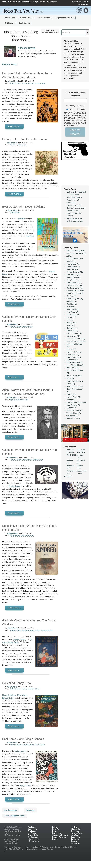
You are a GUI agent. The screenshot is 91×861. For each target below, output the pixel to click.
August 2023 (82, 471)
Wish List (75, 2)
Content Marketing (31, 849)
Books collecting (74, 283)
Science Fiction (15, 212)
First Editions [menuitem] (44, 18)
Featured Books (33, 835)
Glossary (55, 839)
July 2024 (70, 450)
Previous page (10, 810)
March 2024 (71, 455)
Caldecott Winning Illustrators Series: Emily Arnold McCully (75, 208)
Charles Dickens (74, 288)
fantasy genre (20, 750)
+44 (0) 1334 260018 (51, 2)
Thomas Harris (73, 413)
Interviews (72, 331)
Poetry (71, 394)
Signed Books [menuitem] (26, 18)
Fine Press (13, 145)
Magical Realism (74, 362)
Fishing (71, 317)
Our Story (55, 827)
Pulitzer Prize (73, 397)
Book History (22, 145)
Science (71, 408)
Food (69, 320)
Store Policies (75, 835)
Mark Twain (72, 368)
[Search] (87, 32)
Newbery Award (40, 83)
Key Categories (33, 837)
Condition (71, 304)
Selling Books (56, 833)
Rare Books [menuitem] (9, 18)
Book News (72, 280)
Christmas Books (74, 293)
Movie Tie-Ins (74, 376)
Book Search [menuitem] (24, 23)
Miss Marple (22, 695)
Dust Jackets (72, 309)
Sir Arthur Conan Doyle (17, 640)
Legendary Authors (16, 745)
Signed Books (32, 829)
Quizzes (70, 400)
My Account (83, 2)
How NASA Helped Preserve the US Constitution (74, 200)
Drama (70, 307)
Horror (70, 325)
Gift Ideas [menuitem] (8, 23)
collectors (71, 301)
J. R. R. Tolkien (74, 333)
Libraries (71, 349)
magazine (29, 235)
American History (75, 251)
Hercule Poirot (8, 697)
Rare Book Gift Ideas (76, 402)
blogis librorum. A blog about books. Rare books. (21, 35)
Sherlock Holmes (9, 695)
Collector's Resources (59, 837)
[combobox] (73, 32)
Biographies (73, 264)
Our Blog (74, 827)
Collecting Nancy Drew (16, 683)
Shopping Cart (83, 4)
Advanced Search (33, 839)
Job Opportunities (33, 841)
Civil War (71, 296)
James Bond (73, 336)
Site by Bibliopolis (71, 847)
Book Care (72, 269)
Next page (30, 810)
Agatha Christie (19, 639)
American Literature (28, 83)
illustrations (72, 328)
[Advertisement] (75, 173)
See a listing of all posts (14, 816)
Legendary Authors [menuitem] (63, 18)
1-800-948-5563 (16, 2)
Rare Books (73, 405)
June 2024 (81, 450)
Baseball (71, 261)
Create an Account (77, 833)
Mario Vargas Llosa (75, 365)
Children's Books (15, 83)
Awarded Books (15, 535)
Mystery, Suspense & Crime (19, 400)
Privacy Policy (76, 837)
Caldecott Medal (15, 326)
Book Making (73, 277)
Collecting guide (74, 299)
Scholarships (75, 843)
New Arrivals (32, 833)
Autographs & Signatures (60, 835)
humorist (21, 218)
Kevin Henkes (14, 486)
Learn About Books (75, 339)
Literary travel (73, 357)
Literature (72, 360)
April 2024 (81, 452)
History (71, 323)
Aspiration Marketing (46, 849)
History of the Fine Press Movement (24, 139)
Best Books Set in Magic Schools (23, 739)
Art (69, 256)
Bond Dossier (73, 267)
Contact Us (55, 829)
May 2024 (70, 452)
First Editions (72, 315)
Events (54, 831)
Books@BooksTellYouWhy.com (13, 850)
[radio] (70, 106)
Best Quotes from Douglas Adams (23, 206)
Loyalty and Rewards (75, 840)
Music (70, 378)
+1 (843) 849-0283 (37, 2)
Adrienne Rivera (12, 81)
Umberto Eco (73, 418)
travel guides (72, 416)
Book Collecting (75, 272)
